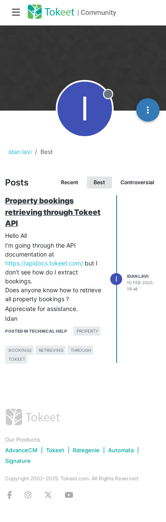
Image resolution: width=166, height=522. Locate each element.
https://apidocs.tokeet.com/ (44, 263)
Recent (69, 182)
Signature (18, 460)
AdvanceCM (21, 450)
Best (99, 182)
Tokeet (55, 450)
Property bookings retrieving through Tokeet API (52, 212)
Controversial (137, 182)
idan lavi (138, 276)
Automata (121, 450)
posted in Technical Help (36, 331)
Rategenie (86, 450)
